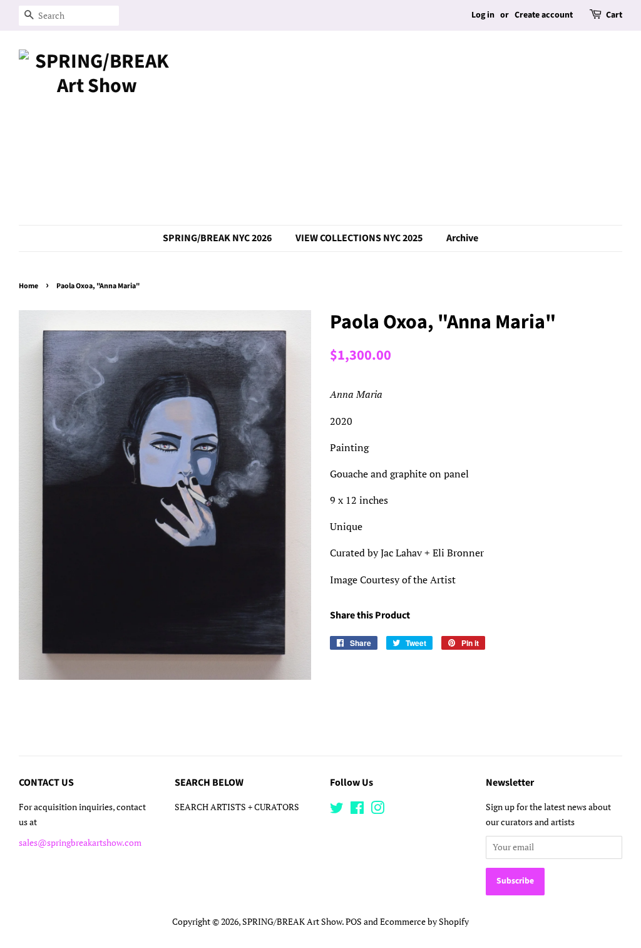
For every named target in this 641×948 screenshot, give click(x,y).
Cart (614, 15)
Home (28, 286)
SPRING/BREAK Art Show (292, 921)
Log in (483, 15)
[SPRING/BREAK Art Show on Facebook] (357, 810)
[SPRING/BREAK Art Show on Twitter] (337, 810)
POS (354, 921)
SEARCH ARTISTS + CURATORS (237, 807)
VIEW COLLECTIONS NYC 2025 (359, 238)
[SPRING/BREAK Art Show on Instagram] (377, 810)
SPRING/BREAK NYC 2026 (217, 238)
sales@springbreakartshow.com (80, 842)
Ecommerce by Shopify (424, 921)
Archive (462, 238)
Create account (544, 15)
